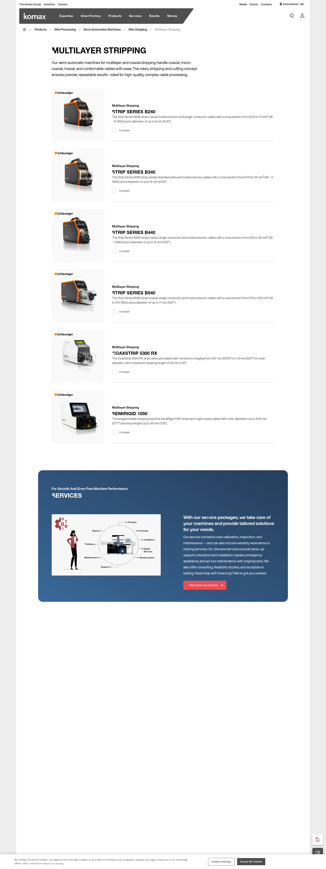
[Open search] (291, 15)
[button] (221, 862)
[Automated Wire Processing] (34, 16)
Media (243, 4)
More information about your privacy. (43, 863)
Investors (49, 4)
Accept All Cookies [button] (251, 861)
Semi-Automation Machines (102, 29)
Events (254, 4)
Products (41, 29)
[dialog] (163, 861)
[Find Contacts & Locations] (317, 853)
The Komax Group (30, 4)
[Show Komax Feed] (317, 839)
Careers (63, 4)
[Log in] (302, 15)
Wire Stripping (137, 29)
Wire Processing (65, 29)
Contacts (266, 4)
